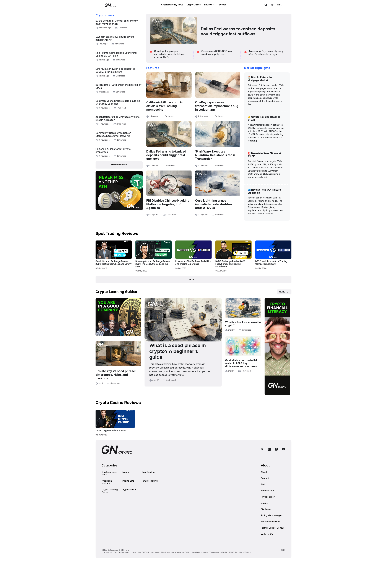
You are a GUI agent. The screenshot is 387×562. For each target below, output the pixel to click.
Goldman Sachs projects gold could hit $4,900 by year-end (118, 102)
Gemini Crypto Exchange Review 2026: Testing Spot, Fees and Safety (114, 262)
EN (278, 5)
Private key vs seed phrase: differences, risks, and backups (116, 375)
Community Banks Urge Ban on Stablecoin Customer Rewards (113, 134)
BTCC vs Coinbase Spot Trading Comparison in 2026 (271, 262)
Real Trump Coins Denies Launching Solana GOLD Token (116, 54)
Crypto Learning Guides (116, 292)
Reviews (208, 5)
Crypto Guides (194, 5)
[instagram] (276, 449)
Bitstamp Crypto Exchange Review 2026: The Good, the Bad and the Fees (152, 264)
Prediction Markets (107, 482)
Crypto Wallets (129, 490)
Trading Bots (128, 481)
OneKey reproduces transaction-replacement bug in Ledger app (216, 106)
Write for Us (267, 534)
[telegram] (262, 449)
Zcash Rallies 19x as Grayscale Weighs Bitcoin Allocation (118, 118)
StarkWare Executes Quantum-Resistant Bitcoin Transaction (215, 155)
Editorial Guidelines (270, 522)
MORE (282, 292)
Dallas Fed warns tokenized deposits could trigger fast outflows (238, 31)
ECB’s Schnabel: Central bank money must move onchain (117, 22)
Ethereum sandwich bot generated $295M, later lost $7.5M (115, 70)
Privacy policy (268, 497)
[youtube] (283, 449)
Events (222, 5)
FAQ (263, 485)
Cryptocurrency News (172, 5)
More (191, 280)
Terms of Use (267, 491)
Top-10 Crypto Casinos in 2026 (111, 431)
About (264, 472)
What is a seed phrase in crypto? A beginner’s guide (177, 351)
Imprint (264, 503)
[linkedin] (269, 449)
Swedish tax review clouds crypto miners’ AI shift (115, 38)
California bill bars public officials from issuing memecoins (164, 106)
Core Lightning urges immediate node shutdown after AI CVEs (169, 54)
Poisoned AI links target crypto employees (113, 150)
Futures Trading (150, 481)
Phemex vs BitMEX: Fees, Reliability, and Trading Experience (193, 262)
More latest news (119, 165)
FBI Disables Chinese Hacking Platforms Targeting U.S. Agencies (167, 204)
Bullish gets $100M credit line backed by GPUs (118, 86)
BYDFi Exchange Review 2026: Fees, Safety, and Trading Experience (230, 264)
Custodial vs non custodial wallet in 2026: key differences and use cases (241, 363)
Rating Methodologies (272, 516)
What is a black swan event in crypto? (243, 324)
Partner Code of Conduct (273, 528)
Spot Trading (148, 472)
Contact (265, 478)
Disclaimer (266, 509)
